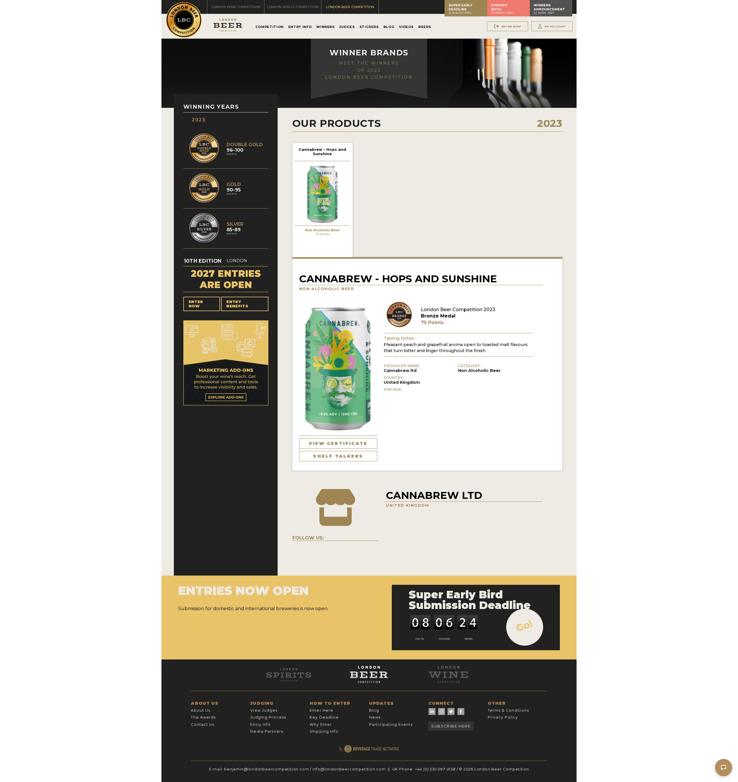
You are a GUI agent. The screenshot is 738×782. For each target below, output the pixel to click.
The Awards (203, 717)
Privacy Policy (503, 717)
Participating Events (391, 724)
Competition (269, 27)
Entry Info (300, 27)
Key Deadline (324, 717)
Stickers (369, 27)
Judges (347, 27)
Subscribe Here (450, 726)
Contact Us (202, 724)
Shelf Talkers (338, 456)
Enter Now (196, 304)
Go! (524, 626)
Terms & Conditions (508, 710)
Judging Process (268, 717)
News (375, 717)
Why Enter (321, 724)
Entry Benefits (237, 304)
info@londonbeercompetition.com (349, 769)
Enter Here (321, 710)
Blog (389, 27)
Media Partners (266, 731)
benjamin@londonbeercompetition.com (266, 769)
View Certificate (338, 443)
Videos (406, 27)
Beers (424, 27)
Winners (325, 27)
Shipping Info (324, 731)
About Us (200, 710)
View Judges (263, 710)
